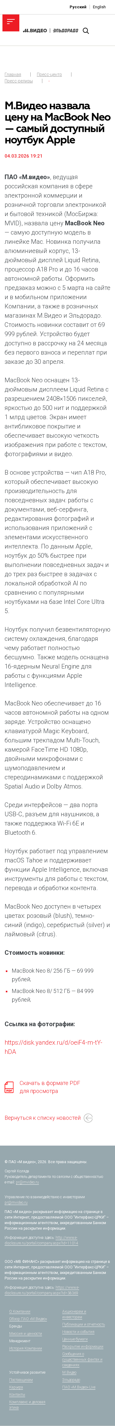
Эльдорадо (71, 1380)
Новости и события (78, 1332)
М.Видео (69, 1372)
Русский (78, 7)
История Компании (25, 1348)
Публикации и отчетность (83, 1324)
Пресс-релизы (19, 81)
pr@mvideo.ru (27, 1182)
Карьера (16, 1387)
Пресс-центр (49, 74)
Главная (13, 74)
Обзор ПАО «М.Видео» (28, 1319)
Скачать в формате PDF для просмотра (50, 1087)
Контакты (17, 1394)
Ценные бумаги (75, 1339)
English (99, 7)
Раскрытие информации (82, 1346)
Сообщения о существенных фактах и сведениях (82, 1359)
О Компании (19, 1311)
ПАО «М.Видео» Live (78, 1387)
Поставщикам (21, 1380)
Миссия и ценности (25, 1334)
